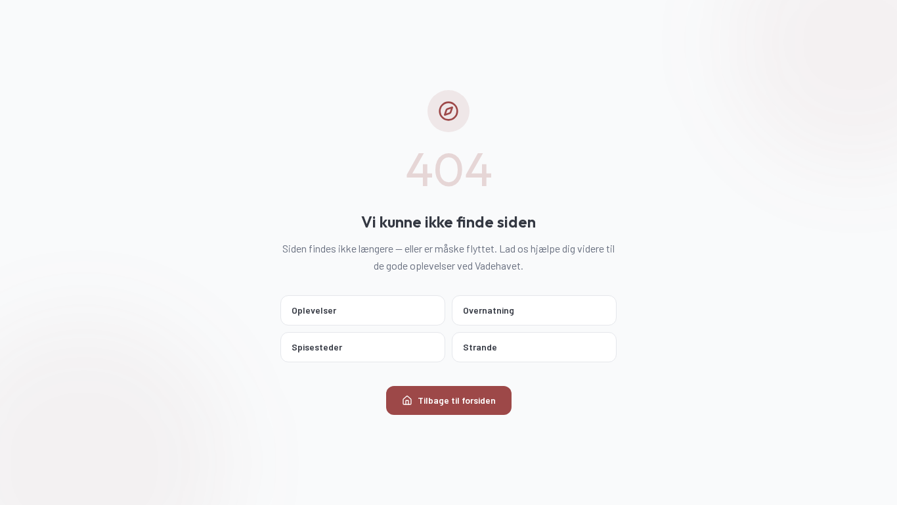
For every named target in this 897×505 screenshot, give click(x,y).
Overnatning (488, 310)
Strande (480, 346)
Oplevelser (314, 310)
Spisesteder (317, 346)
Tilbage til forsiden (457, 400)
